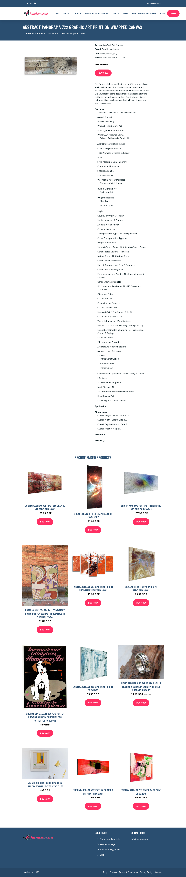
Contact (113, 872)
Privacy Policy (146, 872)
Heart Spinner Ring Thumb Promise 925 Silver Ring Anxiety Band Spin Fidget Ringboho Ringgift (141, 687)
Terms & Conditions (128, 872)
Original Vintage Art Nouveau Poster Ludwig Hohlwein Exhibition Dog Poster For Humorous (45, 717)
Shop (173, 13)
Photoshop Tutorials (68, 13)
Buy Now (103, 73)
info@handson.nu (154, 3)
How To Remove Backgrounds (139, 13)
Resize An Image (107, 844)
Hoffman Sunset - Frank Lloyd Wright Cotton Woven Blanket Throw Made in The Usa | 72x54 (45, 614)
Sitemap (158, 872)
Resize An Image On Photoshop (102, 13)
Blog (162, 13)
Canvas (119, 45)
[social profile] (35, 3)
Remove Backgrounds (110, 849)
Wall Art (111, 45)
